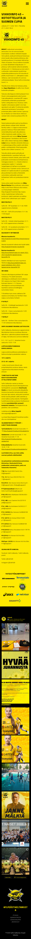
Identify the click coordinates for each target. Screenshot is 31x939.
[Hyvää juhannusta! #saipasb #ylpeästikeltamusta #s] (15, 665)
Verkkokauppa (15, 920)
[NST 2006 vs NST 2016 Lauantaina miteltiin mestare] (15, 833)
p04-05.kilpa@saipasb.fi (18, 485)
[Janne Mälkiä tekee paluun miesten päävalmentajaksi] (15, 805)
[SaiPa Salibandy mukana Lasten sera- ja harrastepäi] (15, 637)
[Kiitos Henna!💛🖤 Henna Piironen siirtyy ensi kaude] (15, 749)
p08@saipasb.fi (6, 503)
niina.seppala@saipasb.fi (8, 413)
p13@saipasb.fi (6, 532)
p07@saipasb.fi (6, 497)
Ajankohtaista (15, 917)
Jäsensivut (15, 922)
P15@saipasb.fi (6, 543)
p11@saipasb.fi (6, 520)
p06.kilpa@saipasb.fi (16, 491)
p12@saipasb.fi (6, 526)
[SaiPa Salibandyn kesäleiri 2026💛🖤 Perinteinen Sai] (15, 777)
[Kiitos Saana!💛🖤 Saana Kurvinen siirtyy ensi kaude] (15, 721)
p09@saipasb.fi (6, 508)
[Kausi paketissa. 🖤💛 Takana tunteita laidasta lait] (15, 861)
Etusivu (15, 915)
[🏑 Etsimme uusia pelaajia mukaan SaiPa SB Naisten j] (15, 693)
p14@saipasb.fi (6, 538)
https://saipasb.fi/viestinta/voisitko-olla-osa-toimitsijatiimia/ (15, 418)
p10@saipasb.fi (6, 514)
